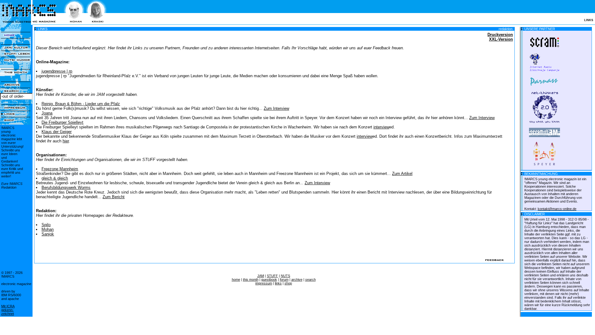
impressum (263, 283)
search (310, 279)
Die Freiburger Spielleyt (62, 122)
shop (288, 283)
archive (296, 279)
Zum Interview (276, 108)
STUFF (272, 276)
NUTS (285, 276)
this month (250, 279)
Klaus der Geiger (57, 131)
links (278, 283)
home (236, 279)
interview (381, 127)
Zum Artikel (402, 173)
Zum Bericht (114, 196)
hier (66, 141)
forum (284, 279)
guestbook (269, 279)
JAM (260, 276)
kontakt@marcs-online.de (557, 209)
